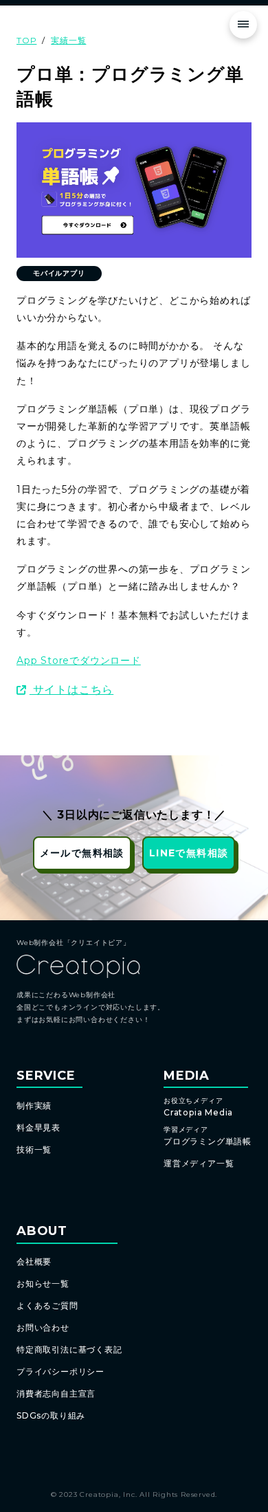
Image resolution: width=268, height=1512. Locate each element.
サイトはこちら (71, 689)
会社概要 (34, 1261)
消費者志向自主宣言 (56, 1393)
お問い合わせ (42, 1327)
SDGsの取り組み (50, 1415)
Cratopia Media (198, 1108)
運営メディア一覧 (199, 1163)
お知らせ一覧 (42, 1283)
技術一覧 (34, 1149)
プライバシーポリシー (60, 1371)
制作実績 (34, 1105)
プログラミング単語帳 (208, 1136)
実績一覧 (68, 40)
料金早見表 (38, 1127)
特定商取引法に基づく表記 (69, 1349)
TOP (26, 40)
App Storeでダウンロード (78, 660)
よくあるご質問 (47, 1305)
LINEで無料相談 (189, 853)
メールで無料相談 (82, 853)
